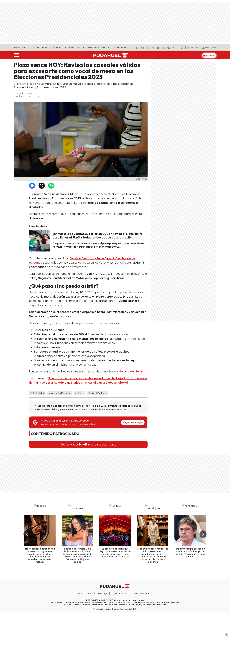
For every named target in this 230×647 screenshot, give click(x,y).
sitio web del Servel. (131, 371)
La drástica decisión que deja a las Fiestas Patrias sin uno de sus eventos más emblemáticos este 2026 (115, 552)
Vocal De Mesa (98, 393)
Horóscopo (119, 48)
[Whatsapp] (174, 47)
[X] (148, 47)
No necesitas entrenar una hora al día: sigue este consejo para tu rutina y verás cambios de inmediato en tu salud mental (40, 555)
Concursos (93, 48)
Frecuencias (44, 48)
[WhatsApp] (52, 186)
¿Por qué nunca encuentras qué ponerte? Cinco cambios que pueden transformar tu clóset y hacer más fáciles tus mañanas (152, 555)
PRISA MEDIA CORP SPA (99, 600)
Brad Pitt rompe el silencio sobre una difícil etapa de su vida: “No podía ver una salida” (190, 552)
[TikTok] (153, 47)
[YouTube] (158, 47)
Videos (80, 48)
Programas (28, 48)
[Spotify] (169, 47)
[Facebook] (143, 47)
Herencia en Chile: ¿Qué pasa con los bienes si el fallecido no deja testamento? (81, 409)
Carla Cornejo (26, 93)
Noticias (69, 48)
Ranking (105, 48)
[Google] (138, 47)
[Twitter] (42, 186)
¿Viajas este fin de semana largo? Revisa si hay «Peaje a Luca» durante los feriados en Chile (88, 405)
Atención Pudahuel (61, 393)
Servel (80, 393)
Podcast (58, 48)
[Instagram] (164, 47)
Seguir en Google (132, 422)
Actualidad (38, 393)
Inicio (17, 48)
